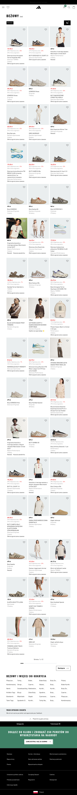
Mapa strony (10, 759)
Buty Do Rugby (53, 681)
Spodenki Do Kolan (21, 701)
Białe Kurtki (65, 684)
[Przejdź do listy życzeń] (8, 7)
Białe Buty (43, 680)
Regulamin (31, 780)
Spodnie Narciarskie (43, 693)
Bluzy (19, 692)
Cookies (52, 774)
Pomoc (9, 764)
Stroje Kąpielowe (21, 685)
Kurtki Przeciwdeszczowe (35, 701)
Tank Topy (9, 700)
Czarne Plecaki (52, 697)
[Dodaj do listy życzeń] (24, 30)
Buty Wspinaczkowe (55, 701)
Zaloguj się (20, 724)
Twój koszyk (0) (55, 724)
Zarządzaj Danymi (33, 774)
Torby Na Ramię (42, 701)
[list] (35, 22)
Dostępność (53, 780)
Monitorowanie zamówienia (58, 754)
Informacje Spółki (12, 785)
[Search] (69, 7)
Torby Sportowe (20, 681)
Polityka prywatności (13, 780)
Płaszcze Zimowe (9, 681)
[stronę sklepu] (38, 8)
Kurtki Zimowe (53, 689)
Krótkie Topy (10, 692)
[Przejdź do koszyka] (73, 7)
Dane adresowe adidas (35, 759)
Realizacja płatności (56, 759)
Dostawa (9, 754)
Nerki (8, 688)
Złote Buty (31, 692)
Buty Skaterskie (54, 685)
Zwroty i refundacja (34, 754)
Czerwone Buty (42, 697)
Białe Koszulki (31, 681)
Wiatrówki (20, 696)
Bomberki (9, 696)
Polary (63, 680)
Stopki (30, 696)
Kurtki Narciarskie (43, 689)
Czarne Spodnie (31, 685)
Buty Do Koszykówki (65, 689)
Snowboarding (22, 688)
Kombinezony (11, 684)
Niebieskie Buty (32, 689)
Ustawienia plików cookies (15, 774)
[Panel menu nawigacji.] (3, 7)
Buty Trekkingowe (54, 693)
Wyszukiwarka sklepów (35, 764)
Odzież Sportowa (42, 685)
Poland (41, 792)
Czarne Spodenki (64, 693)
